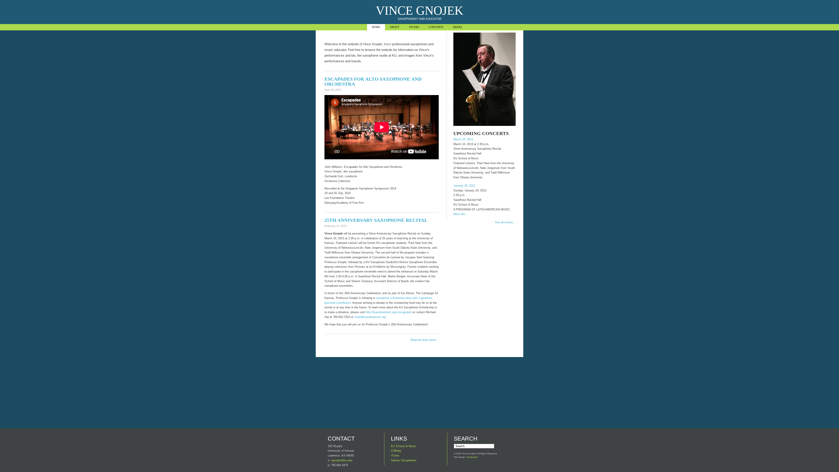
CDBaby (396, 450)
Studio (414, 27)
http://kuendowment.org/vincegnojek (388, 312)
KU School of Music (403, 446)
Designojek (472, 457)
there (387, 44)
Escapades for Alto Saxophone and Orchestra (373, 81)
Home (376, 27)
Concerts (436, 27)
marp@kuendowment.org (370, 317)
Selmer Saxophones (403, 460)
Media (457, 27)
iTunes (395, 455)
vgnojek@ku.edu (341, 460)
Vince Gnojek (419, 10)
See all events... (505, 222)
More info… (460, 214)
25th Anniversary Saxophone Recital (376, 220)
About (394, 27)
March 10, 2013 (463, 139)
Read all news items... (425, 340)
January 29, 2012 (464, 185)
